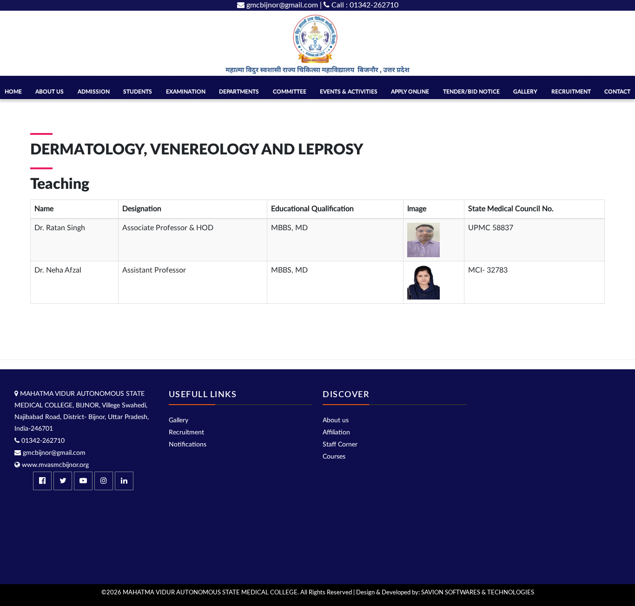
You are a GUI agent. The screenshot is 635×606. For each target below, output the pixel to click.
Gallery (178, 420)
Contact (617, 91)
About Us (49, 91)
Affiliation (336, 432)
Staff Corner (340, 444)
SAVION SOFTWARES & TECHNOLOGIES (477, 593)
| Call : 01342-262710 (359, 5)
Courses (334, 456)
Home (13, 91)
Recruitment (571, 91)
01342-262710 (42, 441)
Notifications (187, 444)
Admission (94, 91)
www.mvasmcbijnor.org (54, 465)
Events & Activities (348, 91)
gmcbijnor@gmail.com (281, 5)
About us (336, 420)
